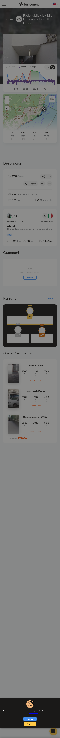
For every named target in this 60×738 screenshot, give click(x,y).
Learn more (33, 713)
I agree (30, 724)
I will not (30, 719)
